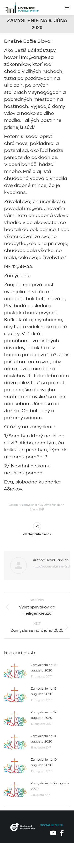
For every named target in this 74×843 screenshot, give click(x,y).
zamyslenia (29, 504)
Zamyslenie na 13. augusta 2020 (44, 691)
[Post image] (15, 671)
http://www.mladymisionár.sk (52, 566)
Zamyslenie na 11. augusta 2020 (44, 738)
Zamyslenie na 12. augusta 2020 (44, 714)
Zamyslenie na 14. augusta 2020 (44, 667)
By (51, 504)
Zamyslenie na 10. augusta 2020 (44, 762)
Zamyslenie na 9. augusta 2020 (50, 785)
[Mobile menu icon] (67, 7)
